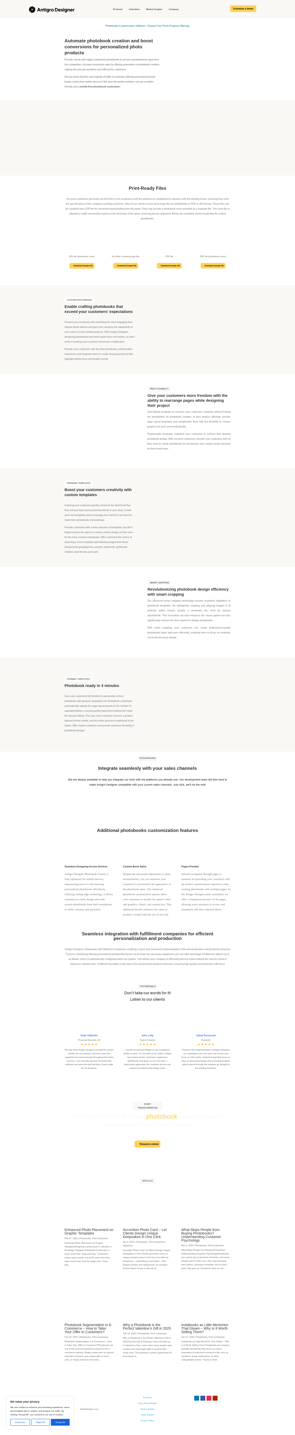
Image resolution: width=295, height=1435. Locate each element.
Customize (20, 1422)
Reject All (40, 1422)
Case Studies (147, 1415)
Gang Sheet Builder (147, 1403)
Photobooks (85, 1238)
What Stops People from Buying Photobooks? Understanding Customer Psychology (201, 1235)
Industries (134, 9)
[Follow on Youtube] (215, 1398)
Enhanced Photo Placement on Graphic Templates (89, 1231)
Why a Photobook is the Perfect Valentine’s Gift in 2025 (147, 1326)
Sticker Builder (147, 1409)
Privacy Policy (147, 1420)
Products (118, 9)
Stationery (128, 1245)
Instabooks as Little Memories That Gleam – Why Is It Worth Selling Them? (204, 1328)
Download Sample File (83, 266)
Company (174, 9)
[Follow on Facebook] (202, 1398)
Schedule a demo (243, 8)
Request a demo (149, 1144)
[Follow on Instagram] (208, 1398)
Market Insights (154, 9)
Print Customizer (100, 1238)
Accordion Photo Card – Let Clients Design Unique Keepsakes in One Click (145, 1233)
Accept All (60, 1422)
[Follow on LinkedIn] (196, 1398)
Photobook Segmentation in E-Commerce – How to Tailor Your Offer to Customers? (88, 1328)
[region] (40, 1413)
